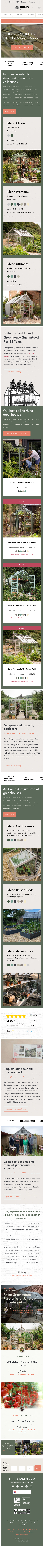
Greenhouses (7, 15)
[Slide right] (20, 712)
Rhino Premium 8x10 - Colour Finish (22, 606)
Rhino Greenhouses (24, 1539)
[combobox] (22, 1492)
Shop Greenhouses (22, 47)
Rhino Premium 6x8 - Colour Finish (22, 542)
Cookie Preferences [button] (22, 1534)
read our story (13, 372)
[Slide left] (7, 712)
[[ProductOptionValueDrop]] (19, 491)
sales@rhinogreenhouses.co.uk (22, 1482)
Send (38, 1468)
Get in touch (12, 1197)
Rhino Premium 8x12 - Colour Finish (22, 669)
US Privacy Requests (16, 1532)
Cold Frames (30, 15)
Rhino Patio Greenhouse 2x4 (22, 482)
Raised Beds (18, 15)
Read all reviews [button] (32, 1032)
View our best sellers (17, 434)
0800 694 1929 (22, 1479)
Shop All (9, 111)
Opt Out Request (29, 1532)
